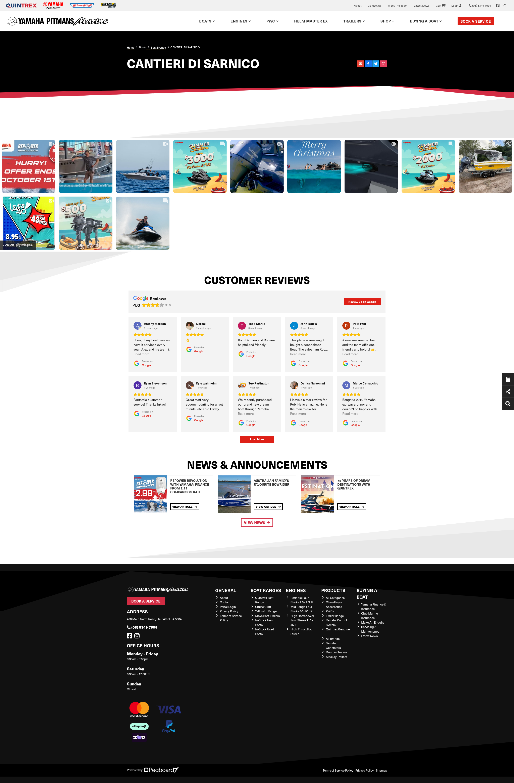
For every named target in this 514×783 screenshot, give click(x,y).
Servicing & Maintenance (370, 629)
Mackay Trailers (336, 657)
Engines (296, 590)
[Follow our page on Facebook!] (497, 5)
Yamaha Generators (333, 645)
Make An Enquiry (372, 622)
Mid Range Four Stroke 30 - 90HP (301, 609)
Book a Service (475, 21)
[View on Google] (138, 326)
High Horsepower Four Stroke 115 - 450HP (302, 620)
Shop (385, 20)
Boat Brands (158, 47)
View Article (182, 507)
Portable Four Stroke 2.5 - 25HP (302, 600)
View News (254, 522)
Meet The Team (397, 5)
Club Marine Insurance (369, 615)
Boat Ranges (266, 590)
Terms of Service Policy (338, 770)
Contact (225, 602)
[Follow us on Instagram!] (137, 637)
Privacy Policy (229, 611)
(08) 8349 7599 (144, 627)
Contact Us (374, 5)
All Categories (335, 597)
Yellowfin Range (266, 611)
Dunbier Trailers (336, 652)
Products (333, 590)
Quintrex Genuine (338, 629)
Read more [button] (141, 354)
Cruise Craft (263, 607)
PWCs (330, 611)
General (225, 590)
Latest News (421, 5)
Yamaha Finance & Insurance (373, 606)
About (357, 5)
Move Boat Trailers (267, 616)
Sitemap (381, 770)
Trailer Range (335, 616)
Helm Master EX (310, 20)
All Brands (333, 638)
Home (131, 47)
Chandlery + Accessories (334, 604)
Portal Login (228, 607)
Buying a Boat (367, 593)
